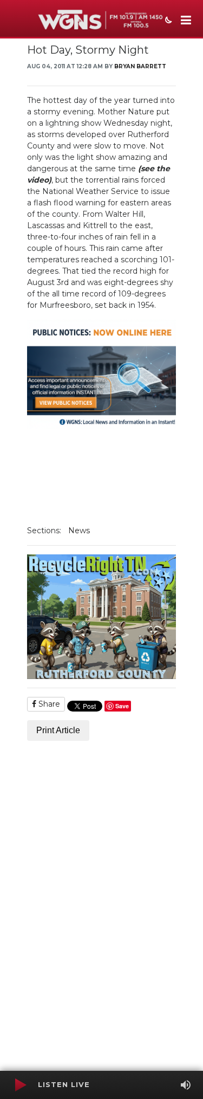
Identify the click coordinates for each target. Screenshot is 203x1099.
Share (48, 704)
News (79, 530)
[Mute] (185, 1085)
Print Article (58, 730)
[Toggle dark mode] (167, 21)
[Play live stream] (20, 1085)
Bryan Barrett (140, 66)
